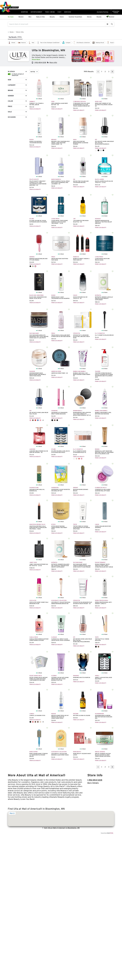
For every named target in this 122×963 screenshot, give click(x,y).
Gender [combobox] (11, 96)
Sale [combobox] (10, 112)
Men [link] (29, 17)
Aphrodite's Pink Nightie (30, 420)
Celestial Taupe (40, 722)
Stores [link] (89, 17)
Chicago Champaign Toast (33, 420)
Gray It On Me (101, 150)
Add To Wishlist (47, 77)
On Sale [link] (10, 17)
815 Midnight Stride (57, 420)
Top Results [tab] (15, 37)
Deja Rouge (35, 420)
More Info (53, 62)
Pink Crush (35, 266)
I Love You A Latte (76, 458)
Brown (98, 646)
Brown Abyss (35, 722)
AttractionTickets (115, 12)
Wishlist (111, 17)
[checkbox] (12, 42)
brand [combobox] (10, 90)
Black (30, 266)
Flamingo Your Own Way (40, 420)
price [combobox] (10, 106)
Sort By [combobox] (32, 71)
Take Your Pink (81, 458)
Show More (36, 59)
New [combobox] (9, 80)
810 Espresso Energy (54, 420)
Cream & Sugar (74, 458)
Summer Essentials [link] (75, 17)
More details (93, 783)
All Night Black (30, 722)
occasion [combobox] (12, 117)
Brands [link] (99, 17)
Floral (33, 266)
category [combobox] (11, 85)
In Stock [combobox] (11, 71)
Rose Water (79, 458)
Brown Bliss (38, 722)
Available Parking (102, 12)
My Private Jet (103, 150)
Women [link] (20, 17)
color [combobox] (10, 101)
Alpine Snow (96, 150)
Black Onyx (98, 150)
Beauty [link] (52, 17)
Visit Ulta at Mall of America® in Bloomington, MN (62, 828)
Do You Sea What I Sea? (38, 420)
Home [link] (62, 17)
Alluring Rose (33, 722)
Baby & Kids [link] (40, 17)
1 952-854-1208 (40, 62)
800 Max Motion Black (52, 420)
